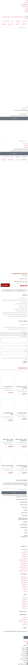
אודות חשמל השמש (22, 519)
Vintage (4, 24)
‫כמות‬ (18, 283)
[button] (27, 643)
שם (26, 345)
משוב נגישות (24, 515)
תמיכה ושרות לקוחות (22, 518)
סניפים (26, 10)
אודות (27, 1)
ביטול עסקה (24, 507)
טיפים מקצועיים (23, 527)
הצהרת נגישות (24, 513)
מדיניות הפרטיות (23, 505)
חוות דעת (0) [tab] (8, 290)
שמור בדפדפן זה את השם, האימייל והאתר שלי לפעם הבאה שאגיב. (14, 358)
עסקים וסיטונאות (24, 4)
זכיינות (26, 8)
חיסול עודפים (10, 24)
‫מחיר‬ (26, 283)
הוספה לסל (4, 285)
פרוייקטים (25, 522)
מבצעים (17, 24)
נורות (12, 21)
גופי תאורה (24, 21)
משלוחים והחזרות (23, 502)
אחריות (25, 510)
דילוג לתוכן (25, 641)
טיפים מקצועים (25, 6)
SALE (25, 628)
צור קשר (26, 11)
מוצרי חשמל (24, 24)
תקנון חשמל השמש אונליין (21, 499)
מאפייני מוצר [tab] (20, 290)
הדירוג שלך (24, 331)
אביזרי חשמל (6, 21)
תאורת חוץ (18, 21)
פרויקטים (26, 2)
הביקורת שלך (24, 336)
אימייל (25, 351)
